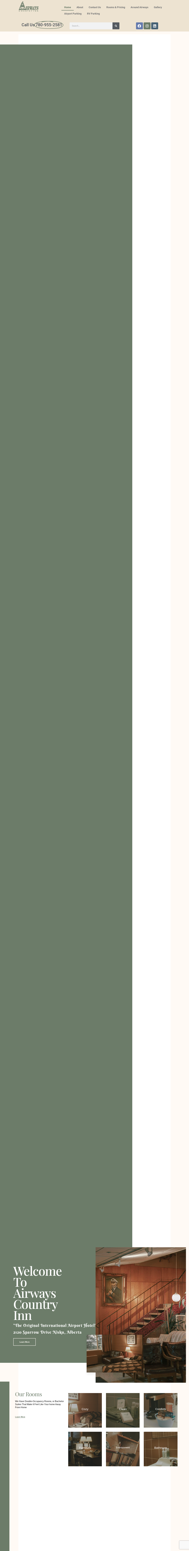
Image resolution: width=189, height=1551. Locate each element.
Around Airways (139, 7)
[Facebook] (139, 25)
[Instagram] (147, 25)
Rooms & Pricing (115, 7)
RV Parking (93, 13)
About (80, 7)
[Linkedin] (154, 25)
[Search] (115, 25)
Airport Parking (72, 13)
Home (67, 7)
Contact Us (95, 7)
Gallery (158, 7)
